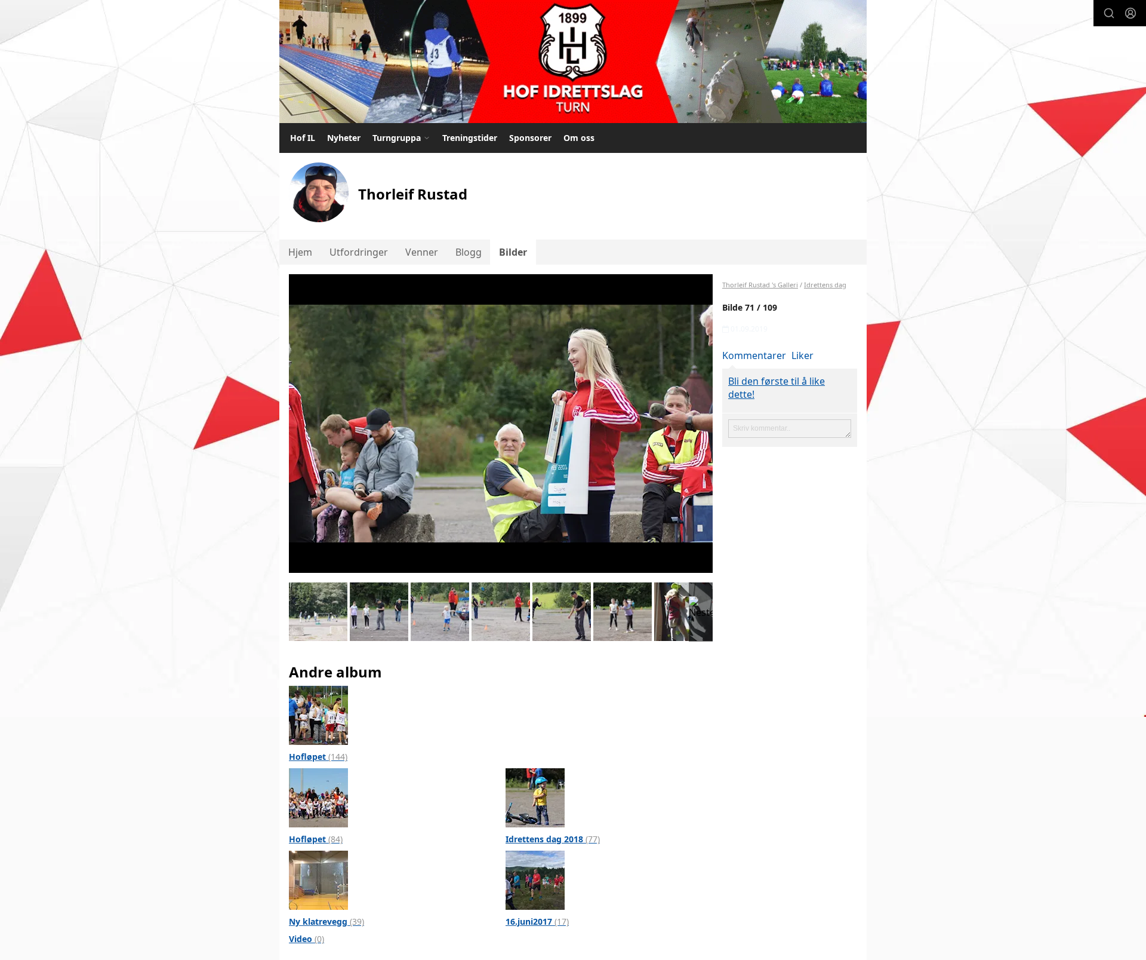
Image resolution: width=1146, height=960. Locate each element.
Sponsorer (530, 137)
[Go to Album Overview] (318, 714)
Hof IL (302, 137)
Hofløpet (318, 756)
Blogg (468, 252)
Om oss (578, 137)
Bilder (513, 252)
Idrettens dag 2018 (553, 839)
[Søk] (1109, 13)
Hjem (300, 252)
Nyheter (344, 137)
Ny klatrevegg (326, 921)
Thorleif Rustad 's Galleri (760, 284)
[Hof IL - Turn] (573, 61)
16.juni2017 (537, 921)
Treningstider (469, 137)
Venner (421, 252)
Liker (802, 355)
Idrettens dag (825, 284)
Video (306, 938)
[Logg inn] (1130, 13)
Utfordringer (358, 252)
